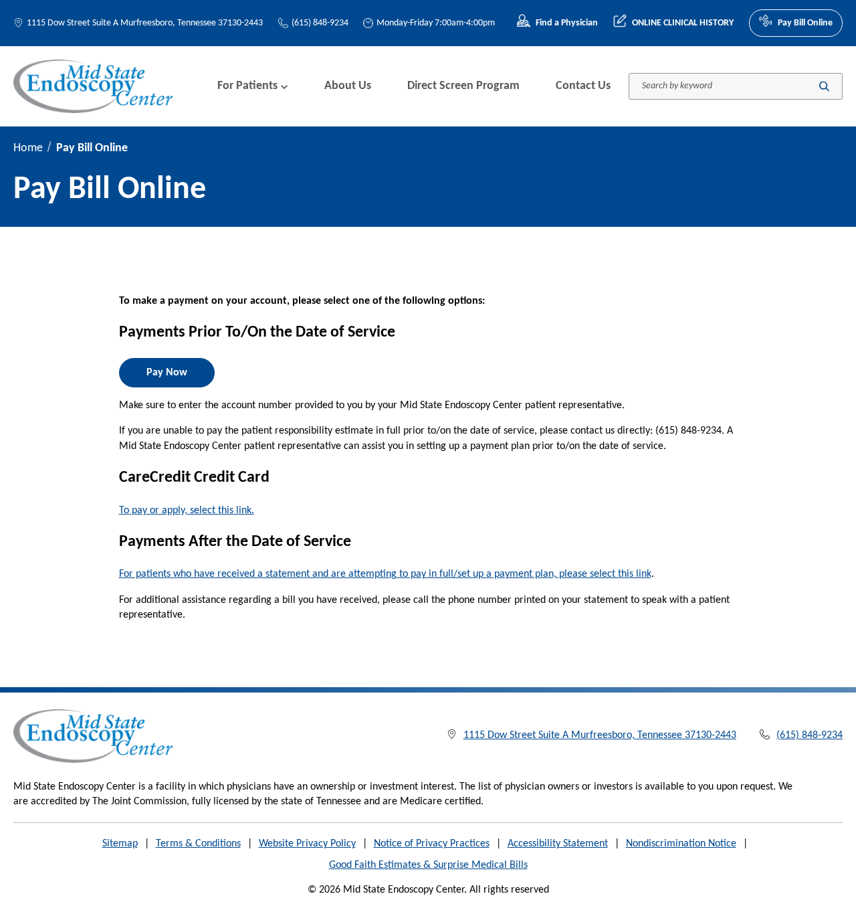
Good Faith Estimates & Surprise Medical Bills (428, 865)
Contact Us (583, 86)
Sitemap (120, 843)
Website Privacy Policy (307, 843)
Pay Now (166, 372)
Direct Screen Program (463, 86)
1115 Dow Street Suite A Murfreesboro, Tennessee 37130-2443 (145, 23)
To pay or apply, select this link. (186, 510)
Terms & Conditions (198, 843)
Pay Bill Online (805, 23)
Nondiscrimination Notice (681, 843)
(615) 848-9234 (320, 23)
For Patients (247, 86)
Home (28, 148)
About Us (347, 86)
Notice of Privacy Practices (432, 843)
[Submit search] (824, 86)
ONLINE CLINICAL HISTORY (683, 23)
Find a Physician (567, 23)
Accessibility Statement (558, 843)
